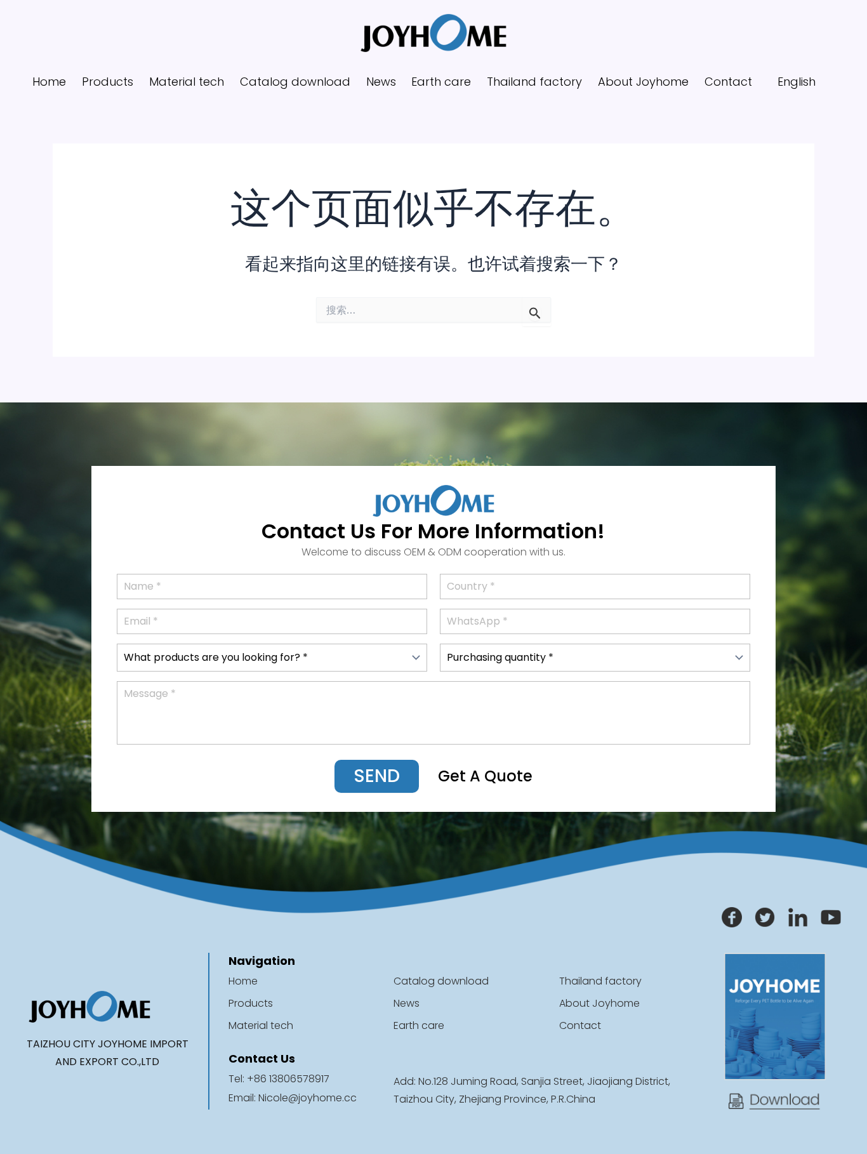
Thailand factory (534, 82)
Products (107, 82)
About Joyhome (643, 82)
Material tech (186, 82)
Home (49, 82)
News (381, 82)
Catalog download (295, 82)
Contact (728, 82)
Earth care (441, 82)
